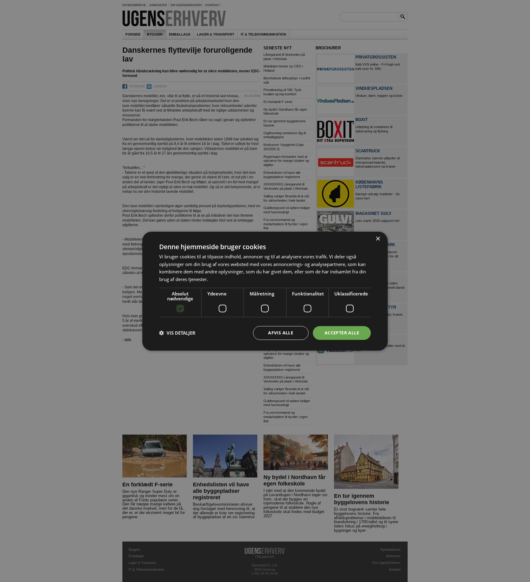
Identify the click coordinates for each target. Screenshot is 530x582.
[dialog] (265, 290)
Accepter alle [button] (342, 333)
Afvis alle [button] (280, 333)
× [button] (377, 238)
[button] (177, 332)
